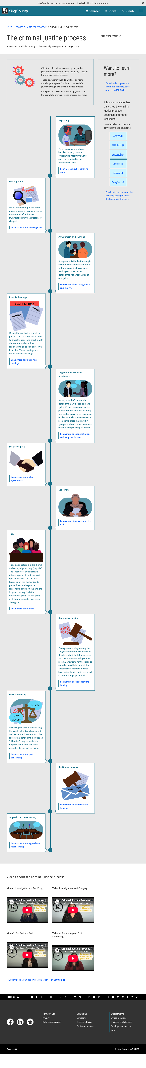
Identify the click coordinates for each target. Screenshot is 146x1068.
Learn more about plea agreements (22, 479)
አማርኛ (116, 136)
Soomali (116, 163)
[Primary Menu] (141, 11)
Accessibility (13, 1049)
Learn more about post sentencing (22, 756)
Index (11, 997)
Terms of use (48, 1013)
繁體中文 (116, 145)
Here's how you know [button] (97, 3)
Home (9, 27)
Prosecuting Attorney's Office (31, 27)
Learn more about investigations (27, 227)
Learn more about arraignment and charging (75, 286)
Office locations (118, 1018)
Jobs (113, 1030)
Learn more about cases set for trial (75, 523)
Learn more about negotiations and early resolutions (75, 436)
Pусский (116, 154)
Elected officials (84, 1022)
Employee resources (121, 1026)
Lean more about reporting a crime (74, 171)
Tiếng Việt (116, 182)
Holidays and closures (121, 1022)
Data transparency (51, 1022)
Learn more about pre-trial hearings (24, 361)
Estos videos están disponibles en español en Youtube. (35, 979)
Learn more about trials (22, 608)
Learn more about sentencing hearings (74, 683)
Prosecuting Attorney (111, 35)
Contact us (82, 1013)
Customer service (85, 1026)
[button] (143, 3)
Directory (81, 1018)
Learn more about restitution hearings (74, 806)
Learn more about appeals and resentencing (26, 845)
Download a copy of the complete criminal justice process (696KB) (118, 86)
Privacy (45, 1018)
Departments (117, 1013)
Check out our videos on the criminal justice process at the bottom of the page (119, 195)
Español (116, 173)
